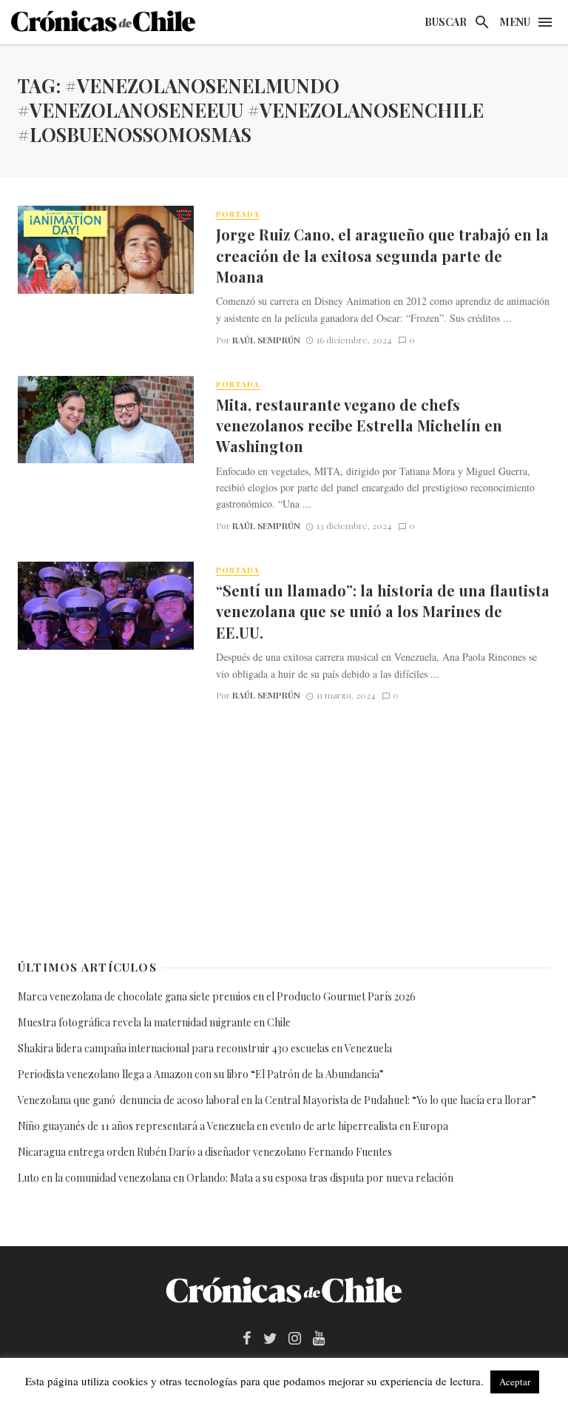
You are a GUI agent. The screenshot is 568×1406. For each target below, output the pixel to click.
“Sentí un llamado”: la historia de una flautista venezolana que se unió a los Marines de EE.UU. (383, 611)
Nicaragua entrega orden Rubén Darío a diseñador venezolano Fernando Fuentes (205, 1152)
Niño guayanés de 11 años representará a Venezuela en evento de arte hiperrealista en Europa (233, 1126)
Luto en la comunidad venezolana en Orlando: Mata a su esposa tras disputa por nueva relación (235, 1178)
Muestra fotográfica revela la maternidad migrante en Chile (154, 1022)
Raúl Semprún (266, 340)
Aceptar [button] (514, 1381)
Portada (238, 214)
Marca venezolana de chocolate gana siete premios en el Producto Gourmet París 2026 (217, 996)
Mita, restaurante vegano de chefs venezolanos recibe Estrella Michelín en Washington (359, 425)
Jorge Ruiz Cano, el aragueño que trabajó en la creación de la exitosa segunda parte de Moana (382, 255)
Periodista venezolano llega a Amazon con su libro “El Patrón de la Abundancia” (201, 1074)
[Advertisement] (284, 827)
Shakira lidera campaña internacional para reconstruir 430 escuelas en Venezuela (205, 1048)
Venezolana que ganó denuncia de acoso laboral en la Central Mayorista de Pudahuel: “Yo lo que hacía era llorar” (278, 1100)
